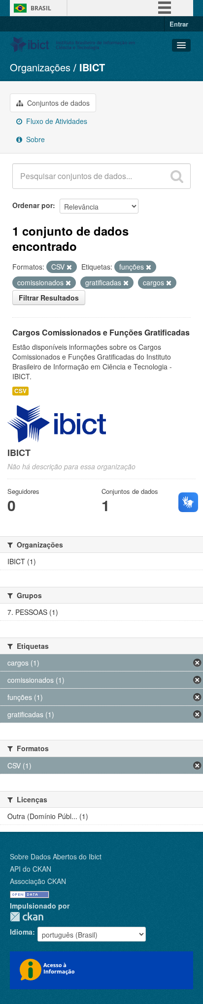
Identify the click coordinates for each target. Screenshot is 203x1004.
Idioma (21, 932)
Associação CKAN (38, 881)
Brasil (41, 8)
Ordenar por (32, 205)
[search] (176, 176)
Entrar (178, 24)
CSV (20, 391)
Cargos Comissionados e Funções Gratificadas (101, 332)
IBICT (92, 67)
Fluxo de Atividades (55, 121)
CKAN (26, 917)
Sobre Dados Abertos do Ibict (56, 856)
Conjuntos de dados (57, 103)
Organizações (40, 67)
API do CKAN (30, 869)
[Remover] (69, 267)
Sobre (34, 139)
